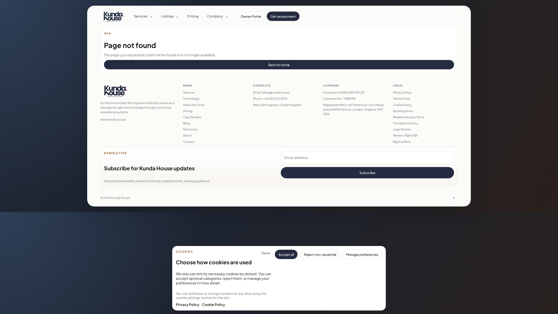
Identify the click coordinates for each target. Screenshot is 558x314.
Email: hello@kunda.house (271, 92)
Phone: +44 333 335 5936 (270, 98)
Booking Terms (403, 111)
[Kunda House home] (113, 16)
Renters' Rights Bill (405, 135)
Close (265, 253)
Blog (186, 123)
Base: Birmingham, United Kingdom (277, 105)
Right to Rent (401, 141)
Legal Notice (401, 129)
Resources (190, 129)
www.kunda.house (113, 119)
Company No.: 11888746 (339, 98)
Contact (189, 141)
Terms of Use (401, 98)
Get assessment (283, 16)
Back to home (279, 65)
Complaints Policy (405, 123)
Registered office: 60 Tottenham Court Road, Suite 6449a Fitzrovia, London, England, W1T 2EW (353, 109)
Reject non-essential (320, 254)
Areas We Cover (193, 105)
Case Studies (192, 117)
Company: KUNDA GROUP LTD (344, 92)
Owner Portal (251, 16)
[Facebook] (454, 197)
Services (189, 92)
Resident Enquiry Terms (408, 117)
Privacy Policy (187, 304)
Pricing (193, 16)
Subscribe (367, 173)
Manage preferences (362, 254)
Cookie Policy (213, 304)
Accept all (286, 254)
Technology (191, 98)
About (187, 135)
